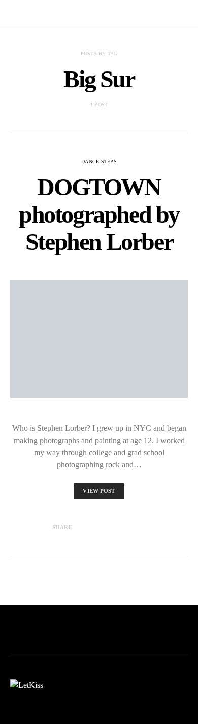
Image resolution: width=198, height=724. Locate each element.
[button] (185, 13)
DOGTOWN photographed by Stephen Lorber (99, 214)
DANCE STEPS (99, 161)
